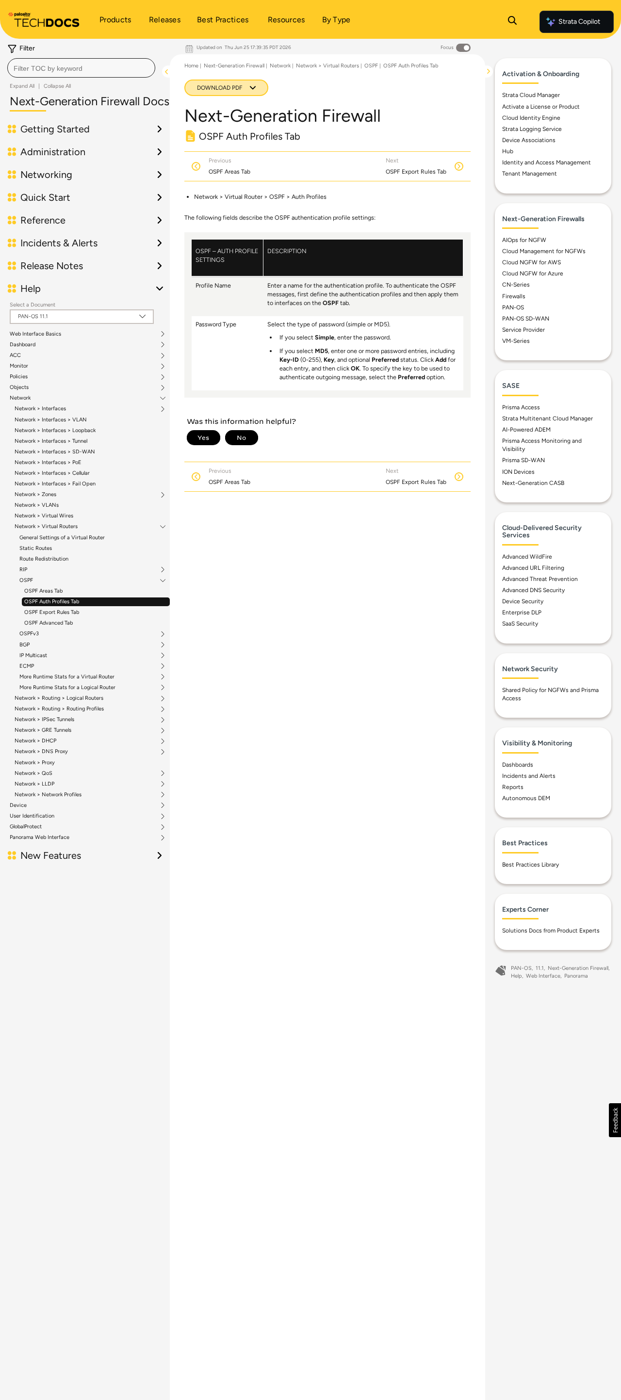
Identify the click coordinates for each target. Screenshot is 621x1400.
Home (191, 66)
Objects (19, 387)
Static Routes (35, 548)
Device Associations (529, 140)
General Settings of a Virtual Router (62, 537)
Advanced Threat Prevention (540, 579)
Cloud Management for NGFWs (544, 251)
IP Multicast (33, 656)
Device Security (522, 601)
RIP (23, 570)
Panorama (576, 976)
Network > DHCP (35, 741)
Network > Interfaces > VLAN (51, 420)
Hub (507, 151)
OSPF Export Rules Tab (51, 612)
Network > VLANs (37, 505)
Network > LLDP (34, 784)
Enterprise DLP (521, 612)
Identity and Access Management (546, 162)
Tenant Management (529, 173)
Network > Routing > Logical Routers (59, 698)
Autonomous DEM (526, 798)
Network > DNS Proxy (41, 752)
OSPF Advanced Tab (48, 623)
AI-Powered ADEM (526, 429)
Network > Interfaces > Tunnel (51, 441)
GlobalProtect (26, 827)
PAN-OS (513, 307)
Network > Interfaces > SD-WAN (55, 452)
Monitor (19, 366)
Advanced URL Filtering (533, 567)
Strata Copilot (579, 21)
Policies (19, 377)
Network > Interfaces (40, 409)
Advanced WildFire (527, 556)
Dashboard (22, 345)
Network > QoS (33, 773)
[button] (615, 1120)
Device (18, 805)
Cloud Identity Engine (531, 117)
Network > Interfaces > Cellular (52, 473)
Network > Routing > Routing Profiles (59, 709)
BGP (24, 645)
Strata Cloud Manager (531, 95)
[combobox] (81, 68)
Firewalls (513, 296)
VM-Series (516, 341)
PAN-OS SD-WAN (525, 318)
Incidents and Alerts (529, 775)
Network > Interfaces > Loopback (55, 430)
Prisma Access (521, 407)
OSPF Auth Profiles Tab (51, 601)
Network (20, 398)
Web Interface (543, 976)
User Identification (32, 816)
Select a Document (32, 305)
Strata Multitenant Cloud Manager (547, 418)
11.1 (540, 968)
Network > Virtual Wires (44, 516)
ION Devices (518, 471)
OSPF (26, 580)
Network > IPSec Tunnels (44, 720)
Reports (512, 787)
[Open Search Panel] (512, 22)
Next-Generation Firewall (234, 66)
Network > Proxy (35, 762)
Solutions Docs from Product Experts (551, 930)
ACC (15, 355)
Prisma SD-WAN (523, 460)
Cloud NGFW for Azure (532, 273)
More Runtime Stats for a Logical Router (67, 688)
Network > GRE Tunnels (43, 730)
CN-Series (516, 284)
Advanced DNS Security (533, 590)
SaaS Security (520, 623)
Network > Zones (35, 495)
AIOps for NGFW (524, 240)
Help (516, 976)
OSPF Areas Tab (43, 591)
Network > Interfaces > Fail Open (55, 484)
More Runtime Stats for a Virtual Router (66, 677)
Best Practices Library (530, 864)
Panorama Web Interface (39, 837)
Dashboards (517, 764)
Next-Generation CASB (533, 483)
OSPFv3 (29, 634)
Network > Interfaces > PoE (48, 462)
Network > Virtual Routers (46, 527)
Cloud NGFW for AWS (531, 262)
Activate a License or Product (541, 106)
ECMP (26, 666)
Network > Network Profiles (48, 795)
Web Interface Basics (35, 334)
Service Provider (523, 329)
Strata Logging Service (532, 129)
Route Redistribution (43, 559)
